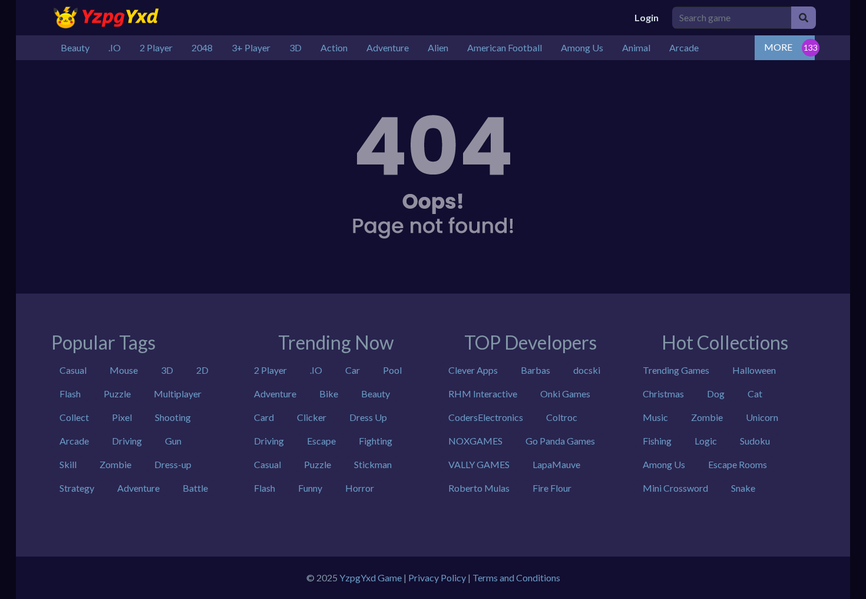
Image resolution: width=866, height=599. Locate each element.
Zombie (115, 464)
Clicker (311, 417)
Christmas (663, 393)
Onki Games (565, 393)
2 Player (270, 370)
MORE (778, 46)
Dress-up (172, 464)
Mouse (124, 370)
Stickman (373, 464)
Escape (321, 440)
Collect (74, 417)
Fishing (657, 440)
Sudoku (755, 440)
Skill (68, 464)
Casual (73, 370)
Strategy (77, 487)
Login (646, 17)
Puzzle (117, 393)
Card (264, 417)
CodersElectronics (485, 417)
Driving (127, 440)
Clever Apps (473, 370)
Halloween (754, 370)
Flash (70, 393)
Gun (173, 440)
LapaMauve (556, 464)
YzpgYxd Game (370, 577)
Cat (755, 393)
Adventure (138, 487)
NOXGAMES (475, 440)
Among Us (664, 464)
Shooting (173, 417)
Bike (328, 393)
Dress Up (368, 417)
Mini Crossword (675, 487)
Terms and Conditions (516, 577)
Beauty (375, 393)
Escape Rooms (737, 464)
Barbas (535, 370)
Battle (195, 487)
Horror (359, 487)
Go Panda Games (560, 440)
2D (202, 370)
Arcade (74, 440)
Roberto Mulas (479, 487)
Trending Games (676, 370)
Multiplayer (177, 393)
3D (167, 370)
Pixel (122, 417)
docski (586, 370)
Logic (706, 440)
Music (655, 417)
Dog (716, 393)
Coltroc (561, 417)
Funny (310, 487)
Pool (392, 370)
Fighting (375, 440)
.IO (316, 370)
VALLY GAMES (479, 464)
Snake (743, 487)
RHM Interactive (482, 393)
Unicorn (762, 417)
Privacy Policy (437, 577)
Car (352, 370)
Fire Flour (552, 487)
